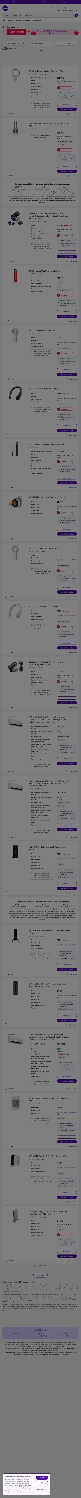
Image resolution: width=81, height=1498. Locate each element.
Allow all (41, 1477)
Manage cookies (42, 1489)
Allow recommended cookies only (42, 1484)
